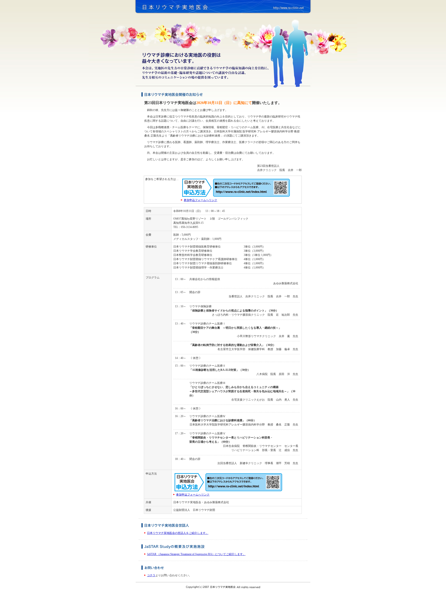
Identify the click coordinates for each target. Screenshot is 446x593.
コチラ (151, 575)
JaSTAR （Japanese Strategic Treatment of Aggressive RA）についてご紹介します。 (196, 554)
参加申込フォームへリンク (200, 200)
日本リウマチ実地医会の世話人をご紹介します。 (177, 533)
